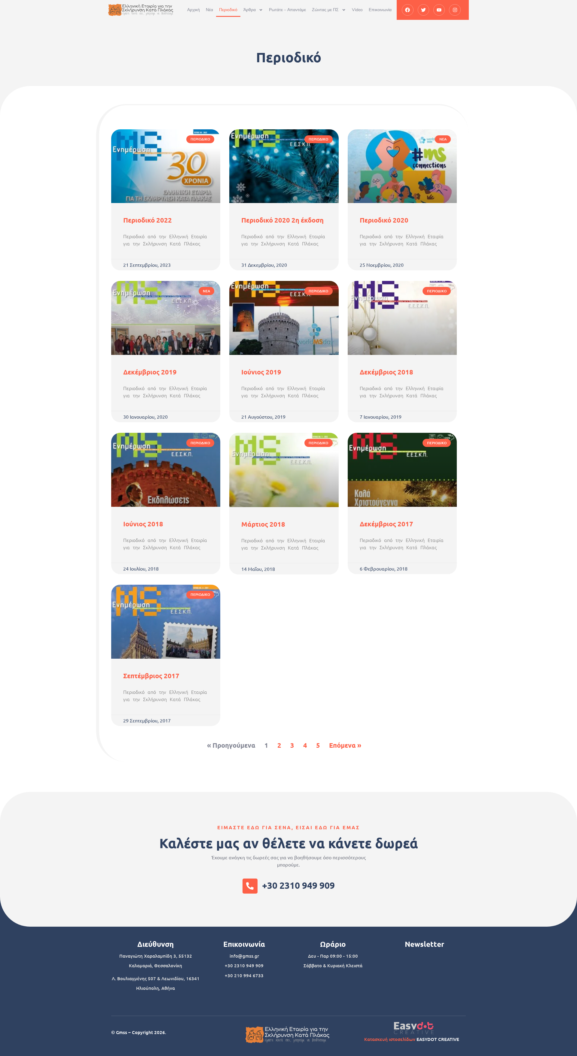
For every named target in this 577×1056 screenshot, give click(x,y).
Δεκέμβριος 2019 (150, 372)
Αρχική (193, 10)
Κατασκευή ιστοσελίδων (389, 1039)
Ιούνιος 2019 (261, 372)
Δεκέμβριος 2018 (386, 372)
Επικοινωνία (380, 10)
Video (357, 10)
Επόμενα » (345, 745)
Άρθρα (249, 10)
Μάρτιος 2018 (263, 524)
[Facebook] (407, 10)
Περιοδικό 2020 (384, 220)
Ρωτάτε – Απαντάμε (287, 10)
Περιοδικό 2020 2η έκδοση (282, 220)
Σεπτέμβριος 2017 (151, 676)
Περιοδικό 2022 (147, 220)
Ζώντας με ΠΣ (325, 10)
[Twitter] (423, 10)
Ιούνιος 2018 (143, 524)
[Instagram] (454, 10)
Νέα (209, 10)
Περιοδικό (228, 10)
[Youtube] (439, 10)
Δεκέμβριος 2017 (386, 524)
